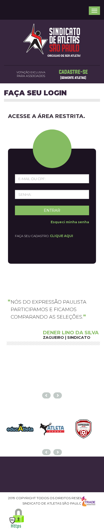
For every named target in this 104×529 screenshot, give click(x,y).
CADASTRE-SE (73, 72)
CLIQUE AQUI (61, 236)
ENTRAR (52, 210)
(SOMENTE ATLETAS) (73, 78)
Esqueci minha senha (70, 222)
